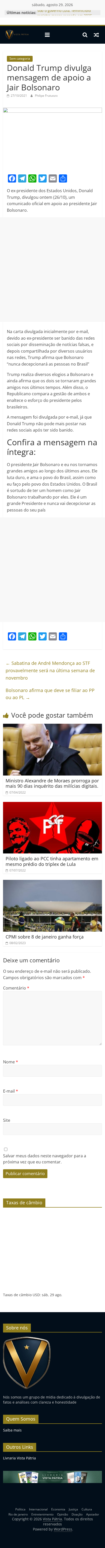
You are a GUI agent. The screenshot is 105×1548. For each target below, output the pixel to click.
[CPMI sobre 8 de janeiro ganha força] (52, 883)
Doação (77, 1514)
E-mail (10, 1091)
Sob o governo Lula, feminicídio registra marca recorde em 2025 (64, 15)
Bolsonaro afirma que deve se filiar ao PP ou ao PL (50, 694)
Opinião (62, 1514)
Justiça (73, 1509)
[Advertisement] (52, 269)
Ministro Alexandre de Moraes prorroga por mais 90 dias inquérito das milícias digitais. (52, 783)
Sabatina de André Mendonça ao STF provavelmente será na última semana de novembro (50, 670)
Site (6, 1120)
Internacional (38, 1509)
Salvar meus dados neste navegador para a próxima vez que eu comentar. (44, 1159)
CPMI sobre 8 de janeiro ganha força (45, 937)
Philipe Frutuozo (46, 95)
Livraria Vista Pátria (19, 1458)
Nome (10, 1062)
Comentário (16, 988)
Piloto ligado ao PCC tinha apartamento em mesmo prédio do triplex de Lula (52, 861)
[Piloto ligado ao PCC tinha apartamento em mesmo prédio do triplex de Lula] (52, 805)
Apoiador (92, 1514)
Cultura (87, 1509)
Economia (58, 1509)
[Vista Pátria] (16, 35)
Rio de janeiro (18, 1514)
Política (20, 1509)
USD (36, 1294)
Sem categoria (19, 58)
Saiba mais (12, 1430)
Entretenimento (42, 1514)
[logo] (27, 1338)
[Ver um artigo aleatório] (96, 34)
